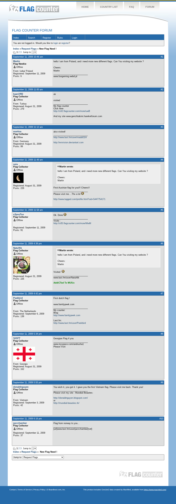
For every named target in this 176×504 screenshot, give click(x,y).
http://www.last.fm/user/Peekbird (69, 323)
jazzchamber (20, 423)
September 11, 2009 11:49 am (28, 159)
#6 (162, 243)
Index (16, 37)
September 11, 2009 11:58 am (28, 210)
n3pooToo (18, 214)
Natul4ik (17, 248)
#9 (162, 382)
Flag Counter (34, 8)
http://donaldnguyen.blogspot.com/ (70, 398)
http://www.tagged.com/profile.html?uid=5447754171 (79, 199)
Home (85, 6)
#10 (161, 418)
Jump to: (18, 457)
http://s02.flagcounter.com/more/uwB (71, 111)
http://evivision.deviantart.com (68, 142)
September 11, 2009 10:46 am (28, 57)
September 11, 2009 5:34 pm (27, 334)
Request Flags (29, 48)
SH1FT (16, 338)
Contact (12, 490)
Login (74, 37)
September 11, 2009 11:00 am (28, 89)
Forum (149, 6)
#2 (162, 89)
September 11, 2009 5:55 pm (27, 382)
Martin (16, 61)
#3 (162, 127)
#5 (162, 210)
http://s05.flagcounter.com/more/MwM (72, 223)
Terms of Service (25, 490)
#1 (162, 57)
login (55, 43)
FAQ (131, 6)
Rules (60, 37)
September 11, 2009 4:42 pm (27, 293)
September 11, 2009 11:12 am (28, 127)
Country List (109, 6)
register (65, 43)
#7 (162, 293)
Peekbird (18, 298)
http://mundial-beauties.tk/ (66, 403)
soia (15, 164)
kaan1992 (18, 94)
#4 (162, 159)
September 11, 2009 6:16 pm (27, 418)
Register (47, 37)
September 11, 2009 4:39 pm (27, 243)
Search (31, 37)
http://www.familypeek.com (66, 315)
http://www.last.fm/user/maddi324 (70, 137)
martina (17, 131)
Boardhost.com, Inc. (57, 490)
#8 (162, 334)
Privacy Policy (39, 490)
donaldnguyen (21, 387)
